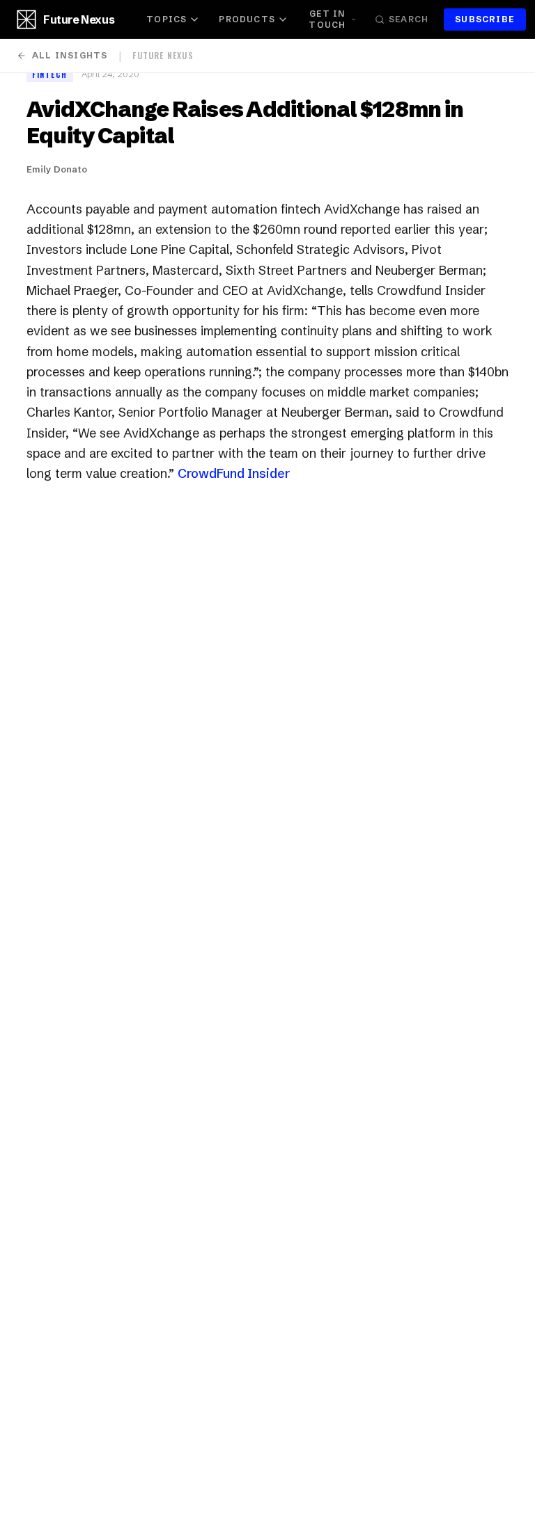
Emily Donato (56, 169)
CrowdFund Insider (234, 473)
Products (247, 19)
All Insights (69, 55)
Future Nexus (78, 19)
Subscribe (485, 19)
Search (408, 19)
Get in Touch (327, 19)
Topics (166, 19)
